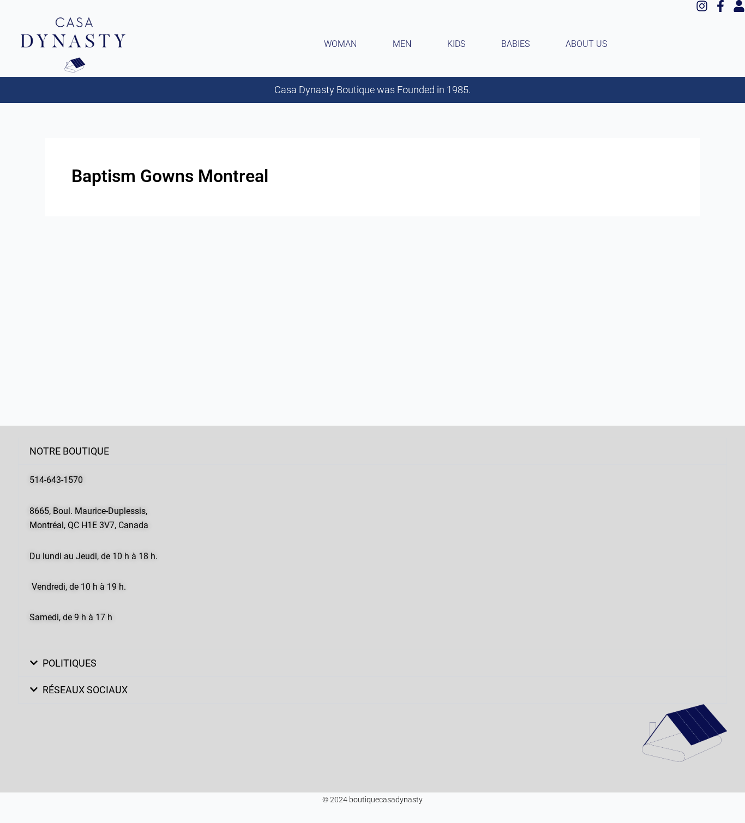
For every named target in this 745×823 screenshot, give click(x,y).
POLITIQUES (70, 663)
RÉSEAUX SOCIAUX (85, 689)
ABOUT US (586, 44)
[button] (372, 451)
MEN (402, 44)
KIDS (456, 44)
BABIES (515, 44)
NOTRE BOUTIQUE (69, 451)
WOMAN (340, 44)
